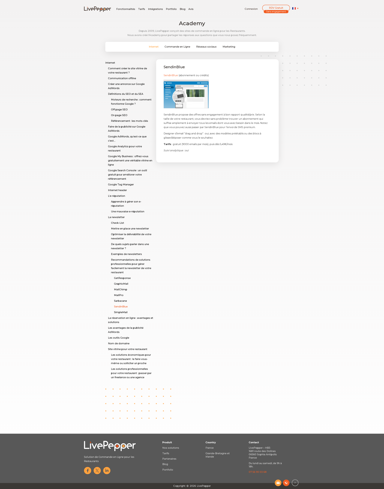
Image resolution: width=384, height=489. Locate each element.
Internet (154, 46)
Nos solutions (170, 447)
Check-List (117, 222)
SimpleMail (121, 312)
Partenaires (169, 458)
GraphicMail (121, 283)
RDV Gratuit (276, 7)
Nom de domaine (118, 343)
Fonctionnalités (125, 9)
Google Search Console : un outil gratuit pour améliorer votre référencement (127, 174)
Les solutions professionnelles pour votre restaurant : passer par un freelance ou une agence (131, 373)
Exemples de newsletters (126, 254)
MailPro (118, 295)
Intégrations (155, 9)
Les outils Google (118, 337)
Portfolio (171, 9)
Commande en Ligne (177, 46)
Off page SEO (119, 109)
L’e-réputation (116, 195)
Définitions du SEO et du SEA (125, 94)
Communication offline (122, 78)
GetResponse (122, 278)
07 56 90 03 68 (258, 472)
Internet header (117, 190)
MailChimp (120, 289)
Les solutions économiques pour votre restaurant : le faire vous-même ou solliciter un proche (131, 359)
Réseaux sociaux (206, 46)
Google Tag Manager (121, 184)
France (210, 447)
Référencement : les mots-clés (129, 121)
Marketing (229, 46)
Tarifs (141, 9)
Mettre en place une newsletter (130, 228)
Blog (182, 9)
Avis (191, 9)
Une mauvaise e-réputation (127, 211)
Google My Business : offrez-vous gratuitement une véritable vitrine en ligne (130, 160)
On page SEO (119, 115)
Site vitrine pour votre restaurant (127, 349)
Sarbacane (120, 300)
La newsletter (116, 217)
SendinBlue (121, 306)
